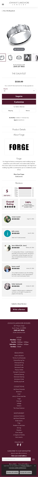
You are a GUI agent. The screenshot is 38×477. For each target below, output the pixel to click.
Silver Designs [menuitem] (19, 432)
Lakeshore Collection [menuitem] (19, 416)
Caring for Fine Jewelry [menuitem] (19, 372)
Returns (28, 110)
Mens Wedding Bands (9, 11)
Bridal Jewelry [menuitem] (19, 421)
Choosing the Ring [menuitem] (19, 362)
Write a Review (19, 309)
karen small (16, 266)
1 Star (16, 196)
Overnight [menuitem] (19, 401)
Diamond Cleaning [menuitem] (19, 374)
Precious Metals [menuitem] (19, 370)
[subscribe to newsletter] (33, 459)
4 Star (16, 190)
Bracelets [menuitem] (19, 430)
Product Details (19, 129)
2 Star (16, 194)
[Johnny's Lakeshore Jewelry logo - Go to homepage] (19, 2)
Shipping (10, 110)
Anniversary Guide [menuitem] (19, 379)
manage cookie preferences (17, 468)
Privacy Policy (25, 465)
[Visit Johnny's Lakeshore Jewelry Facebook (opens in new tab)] (20, 445)
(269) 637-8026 (19, 67)
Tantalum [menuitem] (19, 406)
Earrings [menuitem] (19, 428)
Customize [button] (19, 102)
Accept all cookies (25, 472)
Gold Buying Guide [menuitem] (19, 381)
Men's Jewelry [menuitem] (19, 437)
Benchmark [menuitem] (19, 391)
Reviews (19, 182)
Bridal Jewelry (19, 176)
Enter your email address (19, 456)
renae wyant (16, 217)
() (33, 188)
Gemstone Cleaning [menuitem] (19, 377)
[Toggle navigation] (3, 4)
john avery (15, 231)
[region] (19, 34)
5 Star (16, 188)
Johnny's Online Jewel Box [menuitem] (19, 396)
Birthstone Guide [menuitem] (19, 365)
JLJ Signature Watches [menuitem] (19, 435)
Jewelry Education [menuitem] (19, 355)
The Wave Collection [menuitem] (19, 408)
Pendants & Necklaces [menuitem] (19, 425)
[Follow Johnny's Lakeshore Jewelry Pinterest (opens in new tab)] (18, 445)
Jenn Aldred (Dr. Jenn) (19, 246)
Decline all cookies (12, 472)
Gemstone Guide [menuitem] (19, 367)
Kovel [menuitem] (19, 394)
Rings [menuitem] (19, 423)
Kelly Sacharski (17, 284)
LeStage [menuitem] (19, 403)
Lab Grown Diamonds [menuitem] (19, 389)
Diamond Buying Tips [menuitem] (19, 360)
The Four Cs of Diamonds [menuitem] (19, 358)
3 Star (16, 192)
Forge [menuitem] (19, 399)
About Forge (19, 134)
